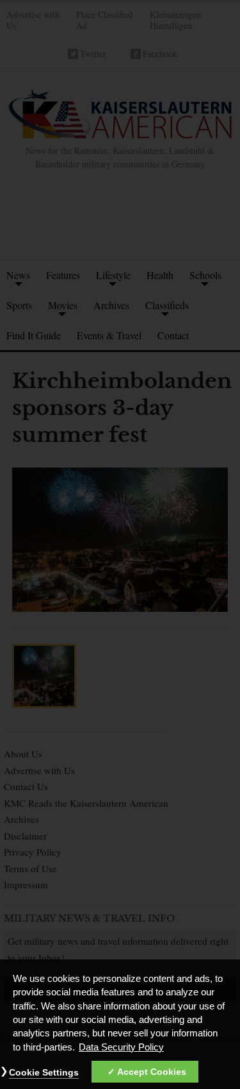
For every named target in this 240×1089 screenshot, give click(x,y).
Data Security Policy (121, 1047)
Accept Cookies (151, 1072)
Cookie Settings (44, 1072)
